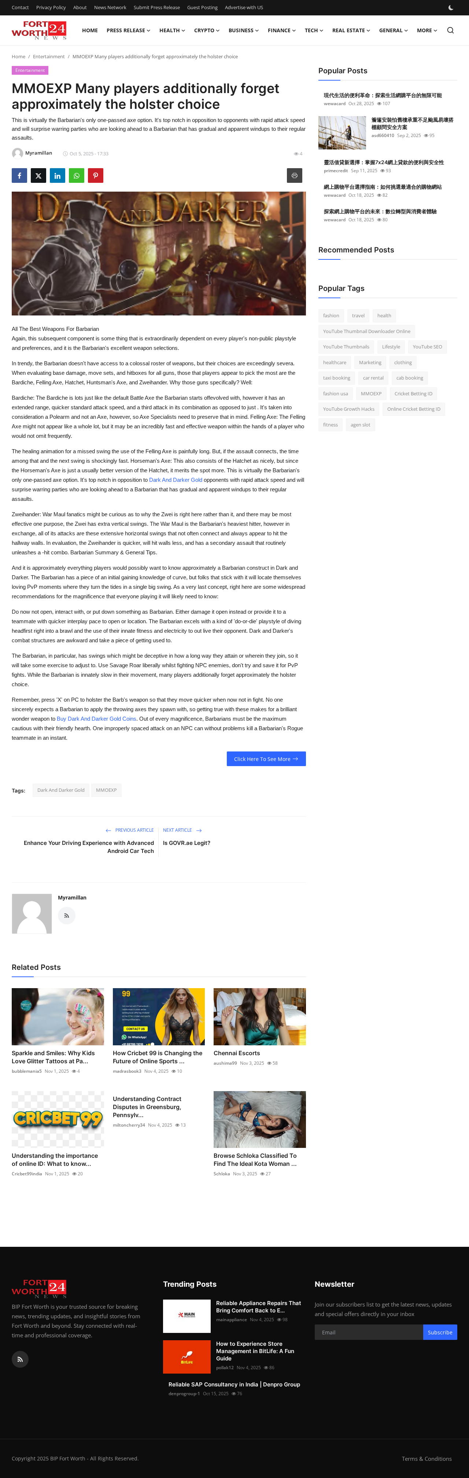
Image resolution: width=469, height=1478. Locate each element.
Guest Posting (202, 7)
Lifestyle (391, 346)
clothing (403, 362)
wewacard (335, 103)
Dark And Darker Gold (175, 480)
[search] (450, 30)
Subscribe (440, 1332)
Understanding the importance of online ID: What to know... (55, 1159)
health (384, 315)
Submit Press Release (157, 7)
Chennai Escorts (237, 1053)
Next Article (178, 830)
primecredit (336, 170)
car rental (373, 377)
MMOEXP (106, 790)
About (80, 7)
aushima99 (225, 1063)
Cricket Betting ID (413, 393)
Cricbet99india (27, 1174)
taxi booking (336, 377)
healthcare (334, 362)
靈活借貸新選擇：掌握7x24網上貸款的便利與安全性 (384, 162)
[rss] (20, 1359)
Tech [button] (311, 30)
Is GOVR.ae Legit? (186, 842)
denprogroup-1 (184, 1393)
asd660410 (383, 135)
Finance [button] (279, 30)
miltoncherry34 (129, 1125)
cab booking (409, 377)
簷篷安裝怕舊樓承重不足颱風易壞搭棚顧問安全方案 (413, 123)
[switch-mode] (451, 7)
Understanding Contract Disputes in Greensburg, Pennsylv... (147, 1107)
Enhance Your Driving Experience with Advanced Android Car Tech (89, 846)
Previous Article (134, 830)
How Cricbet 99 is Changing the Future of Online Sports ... (157, 1057)
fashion (331, 315)
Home (90, 30)
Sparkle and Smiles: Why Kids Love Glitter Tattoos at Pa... (53, 1057)
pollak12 (225, 1367)
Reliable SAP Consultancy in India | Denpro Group (234, 1384)
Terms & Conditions (427, 1458)
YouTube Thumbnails (346, 346)
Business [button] (241, 30)
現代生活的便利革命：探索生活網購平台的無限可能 (383, 95)
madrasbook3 (127, 1071)
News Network (110, 7)
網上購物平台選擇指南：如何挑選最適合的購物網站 (383, 187)
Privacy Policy (51, 7)
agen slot (360, 424)
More (424, 30)
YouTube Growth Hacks (348, 409)
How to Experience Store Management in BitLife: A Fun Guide (255, 1351)
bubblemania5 (27, 1071)
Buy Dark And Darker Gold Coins (96, 719)
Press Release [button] (126, 30)
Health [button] (169, 30)
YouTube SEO (427, 346)
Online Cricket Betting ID (413, 409)
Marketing (370, 362)
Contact (20, 7)
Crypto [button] (204, 30)
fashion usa (335, 393)
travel (358, 315)
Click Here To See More (262, 758)
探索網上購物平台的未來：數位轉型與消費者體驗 (380, 211)
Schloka (222, 1174)
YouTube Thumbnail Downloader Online (366, 331)
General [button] (391, 30)
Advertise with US (244, 7)
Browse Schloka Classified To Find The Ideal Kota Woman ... (255, 1159)
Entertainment (49, 56)
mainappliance (231, 1319)
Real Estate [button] (348, 30)
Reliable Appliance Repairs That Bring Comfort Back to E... (258, 1307)
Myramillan (72, 897)
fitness (330, 424)
